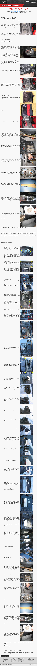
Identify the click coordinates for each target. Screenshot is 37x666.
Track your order (13, 660)
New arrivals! (13, 659)
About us (4, 658)
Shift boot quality (21, 658)
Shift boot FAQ (13, 658)
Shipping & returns (6, 661)
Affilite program (30, 660)
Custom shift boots (21, 659)
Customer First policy (26, 2)
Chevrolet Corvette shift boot (15, 11)
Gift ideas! (20, 661)
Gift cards (12, 661)
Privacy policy (35, 664)
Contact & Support (18, 2)
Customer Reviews (6, 659)
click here (14, 14)
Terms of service (31, 664)
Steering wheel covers (21, 660)
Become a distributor (31, 659)
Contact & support (5, 660)
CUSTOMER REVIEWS (33, 2)
